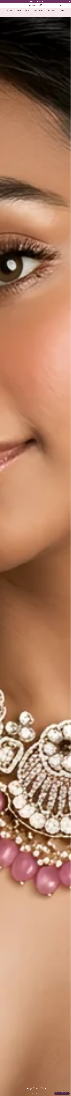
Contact (40, 15)
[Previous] (18, 1)
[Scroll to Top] (68, 1088)
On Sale (19, 10)
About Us (62, 10)
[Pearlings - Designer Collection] (35, 5)
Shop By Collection (38, 10)
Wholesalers (31, 15)
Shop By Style (51, 10)
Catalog (27, 10)
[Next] (53, 1)
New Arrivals (10, 10)
